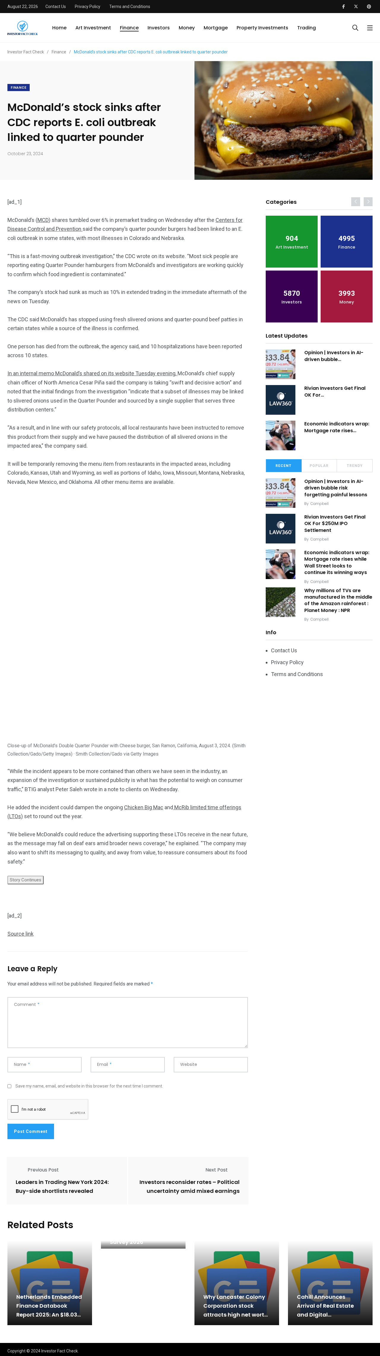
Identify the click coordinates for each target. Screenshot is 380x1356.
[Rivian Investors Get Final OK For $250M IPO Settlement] (280, 400)
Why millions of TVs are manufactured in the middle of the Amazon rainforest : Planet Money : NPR (338, 600)
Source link (20, 934)
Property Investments (262, 27)
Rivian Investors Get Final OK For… (334, 391)
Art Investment (93, 27)
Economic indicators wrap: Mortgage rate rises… (336, 427)
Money (187, 27)
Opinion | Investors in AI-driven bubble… (333, 356)
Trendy (355, 466)
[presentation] (355, 201)
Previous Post (43, 1169)
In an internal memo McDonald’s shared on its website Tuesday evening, (92, 373)
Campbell (320, 503)
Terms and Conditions (129, 6)
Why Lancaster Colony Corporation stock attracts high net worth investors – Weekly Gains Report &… (235, 1314)
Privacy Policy (87, 6)
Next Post (216, 1169)
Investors (159, 27)
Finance (129, 27)
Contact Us (55, 6)
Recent (284, 466)
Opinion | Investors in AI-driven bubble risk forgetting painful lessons (335, 488)
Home (59, 27)
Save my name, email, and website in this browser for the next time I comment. (89, 1086)
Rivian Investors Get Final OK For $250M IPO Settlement (334, 524)
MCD (43, 220)
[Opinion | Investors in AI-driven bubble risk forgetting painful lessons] (280, 364)
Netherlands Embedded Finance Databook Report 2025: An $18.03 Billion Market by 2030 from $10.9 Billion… (49, 1314)
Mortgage (216, 27)
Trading (306, 27)
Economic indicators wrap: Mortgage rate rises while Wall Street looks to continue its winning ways (336, 562)
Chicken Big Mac (143, 807)
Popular (319, 466)
